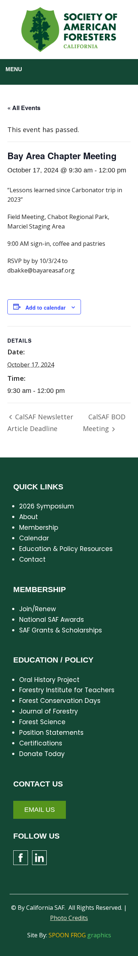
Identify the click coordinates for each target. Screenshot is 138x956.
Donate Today (42, 753)
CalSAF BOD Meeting (104, 422)
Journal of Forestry (48, 711)
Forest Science (42, 722)
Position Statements (51, 732)
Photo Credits (69, 918)
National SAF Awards (51, 619)
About (28, 516)
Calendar (34, 538)
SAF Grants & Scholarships (60, 630)
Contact (32, 559)
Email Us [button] (39, 809)
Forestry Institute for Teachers (66, 690)
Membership (38, 527)
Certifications (40, 743)
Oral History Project (49, 679)
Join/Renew (37, 609)
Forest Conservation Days (59, 700)
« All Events (23, 107)
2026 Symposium (46, 506)
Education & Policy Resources (66, 548)
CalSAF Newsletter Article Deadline (40, 422)
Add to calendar (45, 307)
